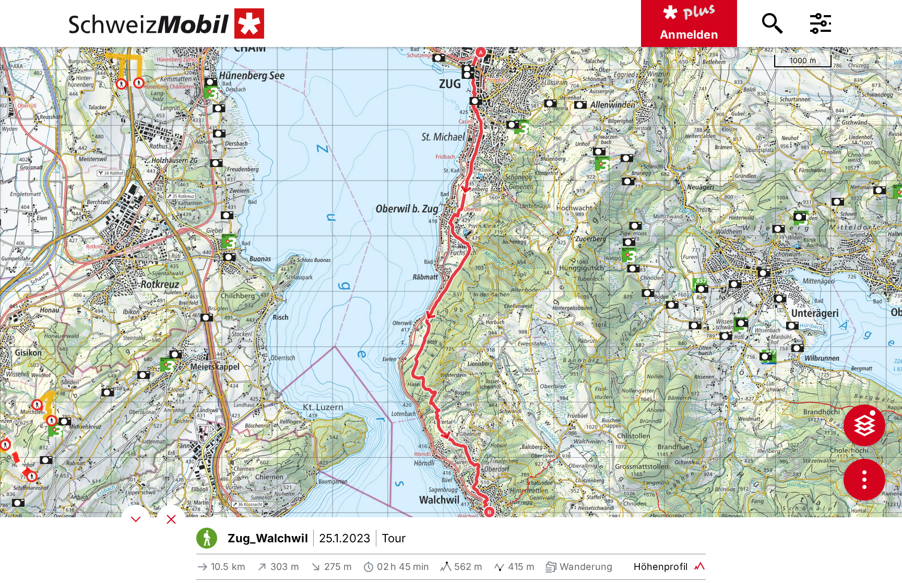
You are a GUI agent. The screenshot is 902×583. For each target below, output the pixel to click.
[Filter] (820, 23)
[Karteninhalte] (864, 425)
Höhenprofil (660, 566)
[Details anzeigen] (135, 519)
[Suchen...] (772, 23)
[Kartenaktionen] (864, 480)
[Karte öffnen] (171, 519)
